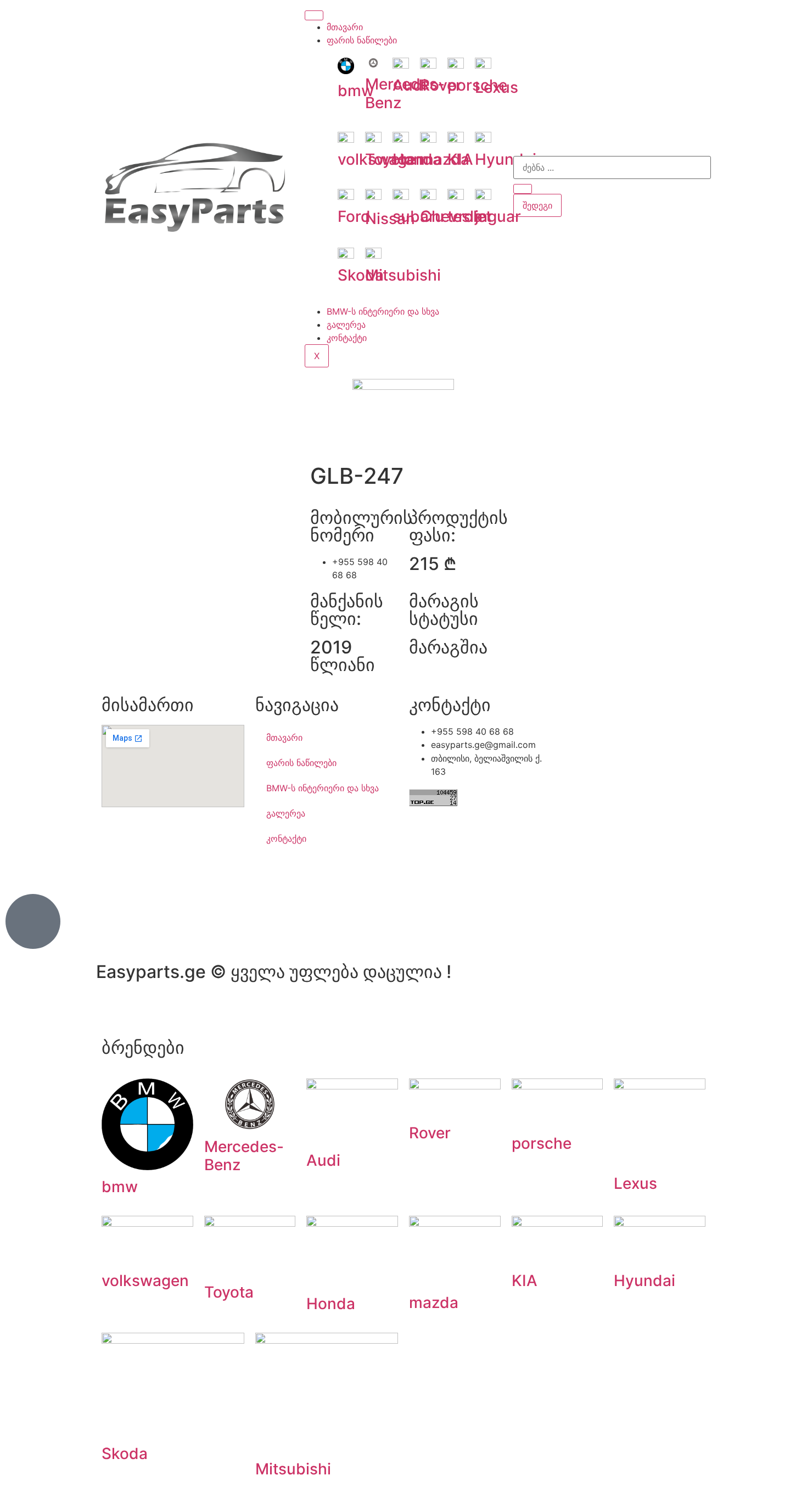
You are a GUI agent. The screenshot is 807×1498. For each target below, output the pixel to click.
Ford (354, 216)
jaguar (498, 216)
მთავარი (345, 26)
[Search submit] (522, 189)
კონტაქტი (347, 337)
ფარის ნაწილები (362, 40)
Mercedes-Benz (244, 1156)
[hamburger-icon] (314, 15)
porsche (541, 1143)
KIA (460, 159)
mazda (433, 1302)
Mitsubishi (293, 1469)
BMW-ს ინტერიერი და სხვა (383, 311)
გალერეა (346, 324)
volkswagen (145, 1280)
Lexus (496, 87)
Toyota (229, 1292)
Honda (330, 1303)
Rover (441, 85)
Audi (410, 85)
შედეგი (537, 205)
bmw (356, 90)
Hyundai (505, 159)
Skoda (125, 1453)
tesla (465, 216)
